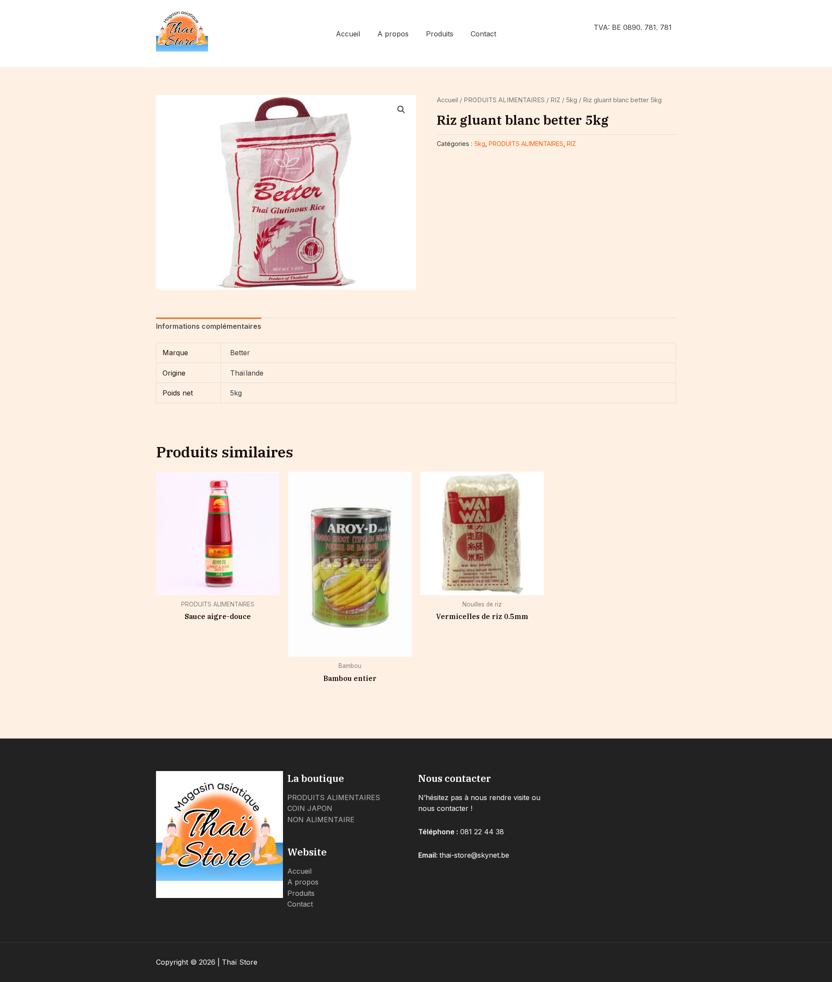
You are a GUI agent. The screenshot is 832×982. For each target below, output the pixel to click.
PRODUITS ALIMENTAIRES (504, 100)
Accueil (348, 33)
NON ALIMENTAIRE (320, 819)
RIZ (555, 100)
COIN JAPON (309, 808)
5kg (571, 100)
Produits (439, 33)
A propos (393, 33)
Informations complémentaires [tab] (208, 326)
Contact (483, 33)
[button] (401, 109)
